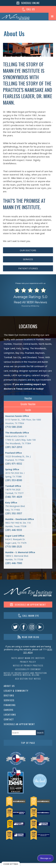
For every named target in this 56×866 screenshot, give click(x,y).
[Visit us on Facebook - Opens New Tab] (23, 627)
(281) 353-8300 (13, 480)
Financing (10, 704)
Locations (10, 714)
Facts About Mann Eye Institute (28, 658)
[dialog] (10, 864)
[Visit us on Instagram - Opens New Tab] (32, 627)
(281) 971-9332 (13, 463)
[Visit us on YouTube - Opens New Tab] (40, 627)
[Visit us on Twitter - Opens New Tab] (15, 627)
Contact (9, 719)
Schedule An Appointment (19, 724)
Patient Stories (28, 268)
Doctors (9, 695)
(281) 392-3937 (13, 513)
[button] (52, 16)
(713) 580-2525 (13, 546)
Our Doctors (28, 250)
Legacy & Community (16, 690)
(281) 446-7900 (13, 563)
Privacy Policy (28, 662)
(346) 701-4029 (13, 496)
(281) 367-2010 (13, 447)
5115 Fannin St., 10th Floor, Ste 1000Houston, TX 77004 (23, 420)
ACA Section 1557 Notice (28, 679)
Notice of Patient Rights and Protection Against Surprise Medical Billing (25, 674)
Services (28, 259)
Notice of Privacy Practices (28, 666)
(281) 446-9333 (13, 530)
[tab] (28, 398)
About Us (9, 685)
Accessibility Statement (28, 669)
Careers (8, 709)
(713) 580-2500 (13, 427)
